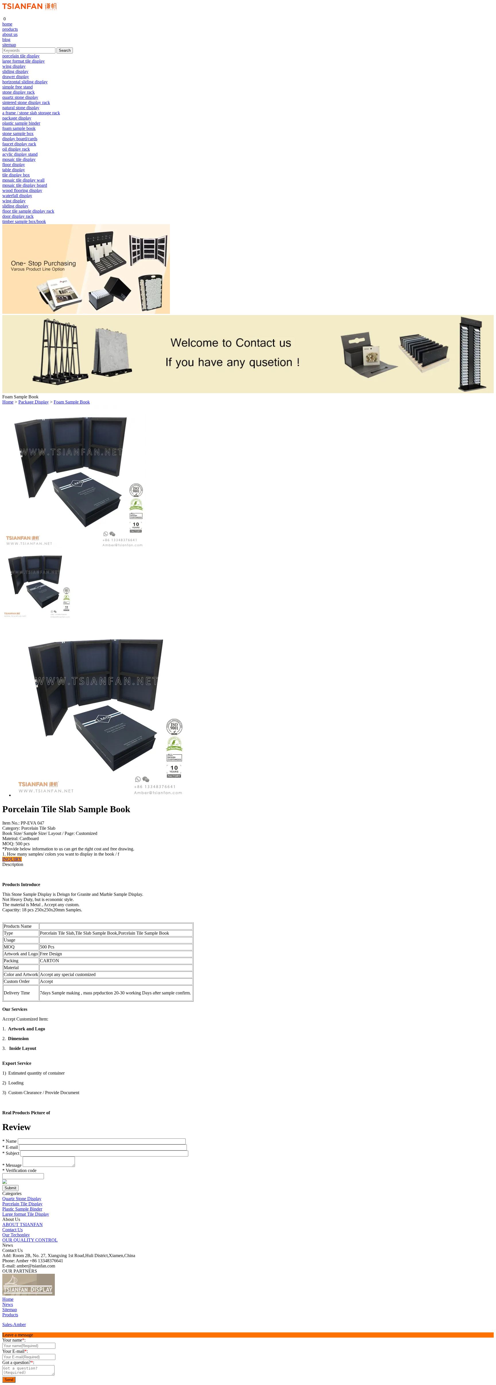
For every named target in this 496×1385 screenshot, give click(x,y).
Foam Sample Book (72, 401)
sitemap (9, 44)
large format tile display (23, 61)
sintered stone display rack (26, 102)
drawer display (15, 76)
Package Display (33, 401)
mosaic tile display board (24, 185)
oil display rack (16, 149)
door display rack (18, 216)
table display (13, 169)
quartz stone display (20, 97)
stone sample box (18, 133)
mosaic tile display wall (23, 180)
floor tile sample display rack (28, 211)
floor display (13, 164)
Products (10, 1314)
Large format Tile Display (25, 1214)
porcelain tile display (21, 55)
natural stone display (20, 107)
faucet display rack (19, 143)
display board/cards (19, 138)
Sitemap (9, 1309)
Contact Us (12, 1229)
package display (16, 118)
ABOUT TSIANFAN (22, 1224)
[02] (60, 1294)
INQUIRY (12, 859)
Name (9, 1141)
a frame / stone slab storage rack (31, 112)
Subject (10, 1153)
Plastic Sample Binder (22, 1209)
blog (6, 39)
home (7, 24)
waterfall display (17, 195)
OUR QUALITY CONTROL (30, 1240)
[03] (70, 1294)
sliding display (15, 71)
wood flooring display (22, 190)
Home (7, 401)
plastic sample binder (21, 123)
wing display (14, 66)
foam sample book (19, 128)
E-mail (10, 1147)
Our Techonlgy (16, 1234)
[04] (79, 1294)
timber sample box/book (24, 221)
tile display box (16, 174)
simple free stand (17, 86)
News (7, 1304)
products (10, 29)
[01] (28, 1294)
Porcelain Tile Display (22, 1203)
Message (12, 1165)
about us (10, 34)
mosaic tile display (19, 159)
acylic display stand (20, 154)
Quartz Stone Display (21, 1198)
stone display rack (18, 92)
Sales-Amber (14, 1324)
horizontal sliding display (25, 81)
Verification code (19, 1170)
